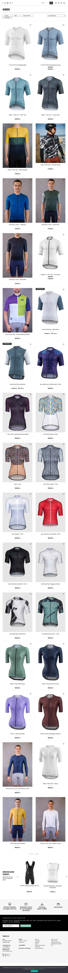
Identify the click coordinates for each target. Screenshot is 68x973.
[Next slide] (66, 877)
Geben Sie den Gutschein (40, 945)
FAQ (52, 945)
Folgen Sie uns (7, 954)
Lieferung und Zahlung (55, 942)
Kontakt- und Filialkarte (25, 948)
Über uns (37, 939)
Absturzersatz (58, 907)
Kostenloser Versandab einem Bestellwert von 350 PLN (26, 909)
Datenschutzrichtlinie (39, 948)
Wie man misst (54, 939)
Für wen (6, 15)
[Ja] (66, 969)
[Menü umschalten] (51, 3)
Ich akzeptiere (34, 971)
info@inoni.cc (21, 942)
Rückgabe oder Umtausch (56, 943)
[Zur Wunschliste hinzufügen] (31, 25)
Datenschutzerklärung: (40, 968)
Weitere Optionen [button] (26, 15)
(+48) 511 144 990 (23, 940)
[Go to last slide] (18, 877)
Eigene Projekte (54, 940)
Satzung (36, 943)
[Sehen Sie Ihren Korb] (64, 3)
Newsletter (37, 942)
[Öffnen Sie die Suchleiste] (61, 3)
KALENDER (22, 945)
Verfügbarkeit (7, 17)
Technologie (37, 940)
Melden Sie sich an (26, 925)
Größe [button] (15, 15)
